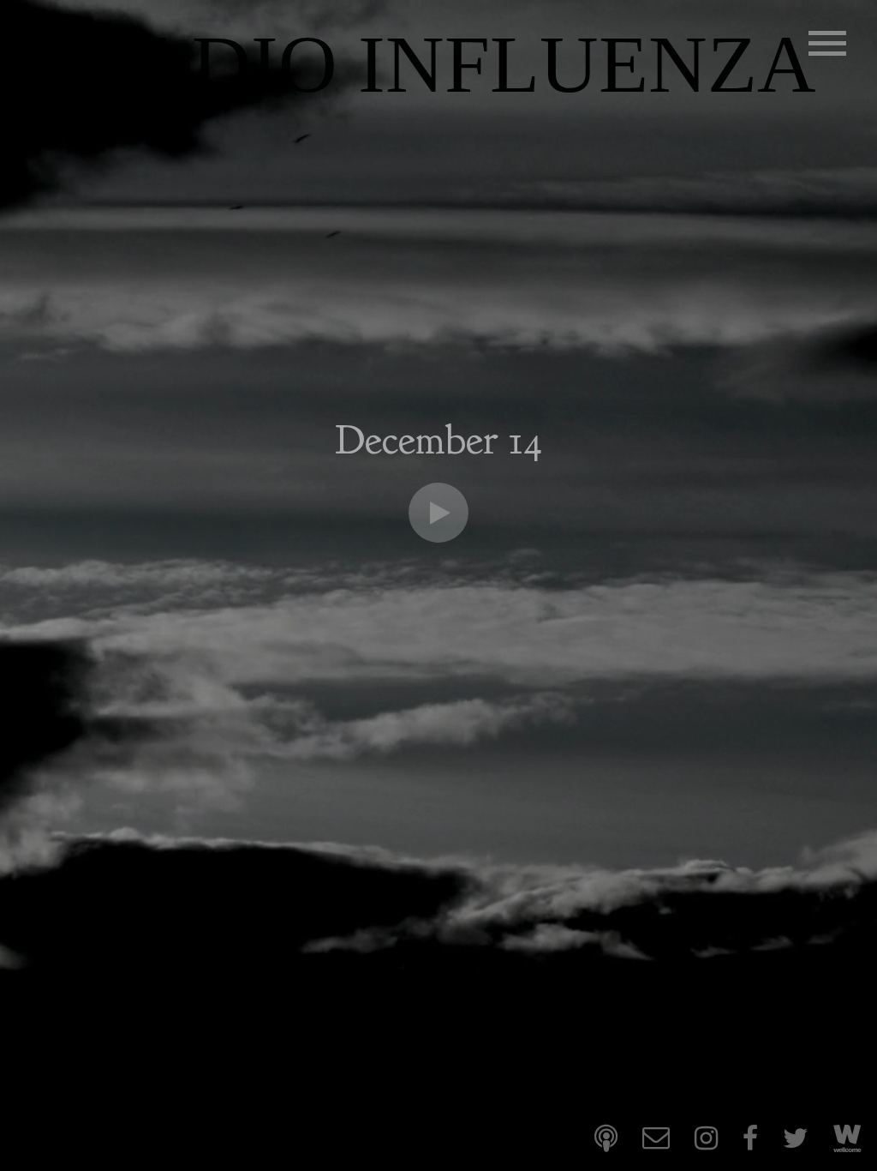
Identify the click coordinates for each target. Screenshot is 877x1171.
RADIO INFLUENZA (447, 64)
